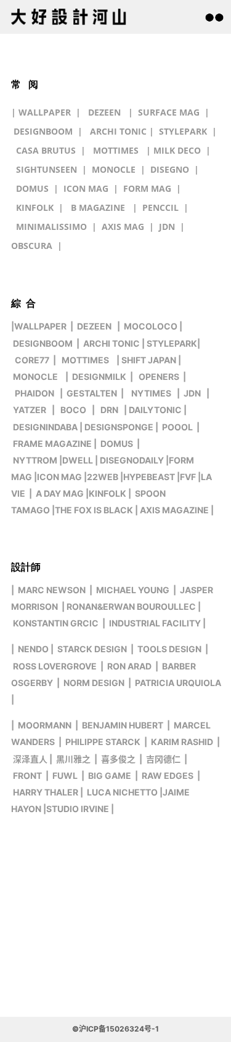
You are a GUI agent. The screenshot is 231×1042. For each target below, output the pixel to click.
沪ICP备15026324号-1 (119, 1028)
